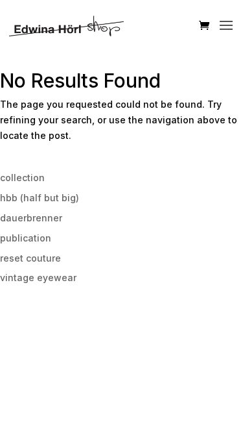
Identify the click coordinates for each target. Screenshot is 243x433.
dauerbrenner (31, 217)
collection (22, 177)
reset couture (30, 258)
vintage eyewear (38, 277)
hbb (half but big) (39, 197)
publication (25, 237)
